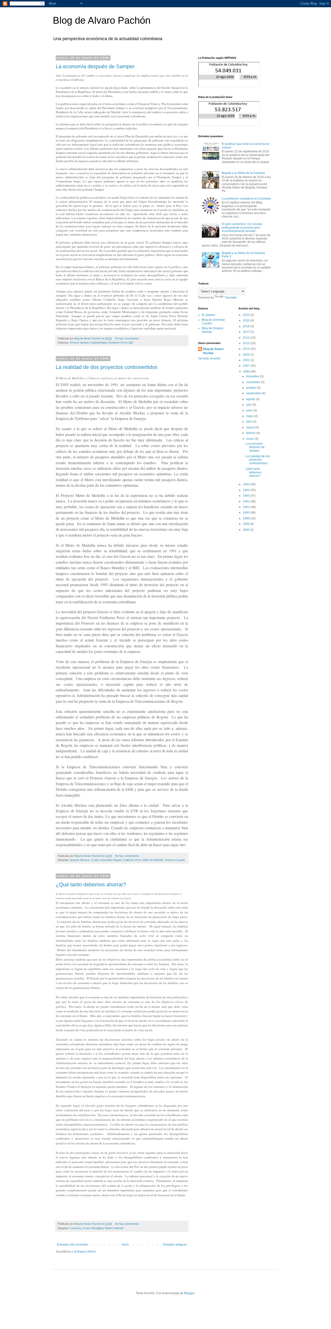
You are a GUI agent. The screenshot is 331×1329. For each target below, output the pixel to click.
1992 (246, 501)
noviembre (253, 382)
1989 (246, 518)
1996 (246, 371)
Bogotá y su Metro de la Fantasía (243, 173)
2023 (246, 315)
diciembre (253, 376)
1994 (246, 490)
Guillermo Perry (132, 860)
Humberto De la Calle (120, 342)
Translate (230, 297)
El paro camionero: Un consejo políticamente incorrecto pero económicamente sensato (242, 227)
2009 (246, 354)
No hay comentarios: (127, 338)
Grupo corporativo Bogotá (106, 860)
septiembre (254, 393)
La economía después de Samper (95, 66)
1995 (246, 484)
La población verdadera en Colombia (246, 198)
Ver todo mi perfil (209, 358)
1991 (246, 507)
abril (249, 421)
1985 (246, 524)
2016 (246, 337)
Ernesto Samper (79, 342)
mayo (250, 416)
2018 (246, 326)
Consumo (75, 1228)
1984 (246, 529)
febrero (251, 433)
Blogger (189, 1293)
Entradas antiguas (175, 1244)
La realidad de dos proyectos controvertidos (107, 367)
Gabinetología (98, 342)
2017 (246, 332)
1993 (246, 495)
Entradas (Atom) (85, 1251)
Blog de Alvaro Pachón (101, 20)
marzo (250, 427)
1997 (246, 365)
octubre (251, 387)
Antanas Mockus (80, 860)
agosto (251, 399)
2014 (246, 349)
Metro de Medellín (153, 860)
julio (249, 404)
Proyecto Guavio (175, 860)
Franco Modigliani (93, 1228)
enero (250, 439)
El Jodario (208, 315)
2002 (246, 360)
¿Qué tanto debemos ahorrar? (91, 884)
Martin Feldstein (114, 1228)
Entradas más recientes (72, 1244)
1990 (246, 512)
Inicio (125, 1244)
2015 (246, 343)
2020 (246, 320)
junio (249, 410)
